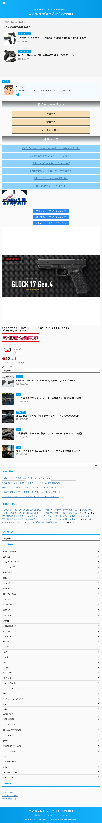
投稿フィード (8, 792)
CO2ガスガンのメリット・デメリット (51, 155)
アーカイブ (7, 367)
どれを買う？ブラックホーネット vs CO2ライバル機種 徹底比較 (48, 398)
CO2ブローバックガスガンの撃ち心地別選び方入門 (51, 148)
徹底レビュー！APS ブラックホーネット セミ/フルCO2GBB (47, 415)
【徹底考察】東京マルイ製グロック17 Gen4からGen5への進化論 (49, 433)
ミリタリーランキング (13, 362)
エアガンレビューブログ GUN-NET (51, 13)
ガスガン (50, 113)
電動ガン (50, 121)
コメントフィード (10, 795)
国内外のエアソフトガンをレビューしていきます (51, 815)
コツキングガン (50, 129)
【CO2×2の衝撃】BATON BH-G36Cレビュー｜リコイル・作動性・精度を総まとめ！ (40, 510)
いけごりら (87, 510)
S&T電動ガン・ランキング (51, 185)
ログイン (6, 789)
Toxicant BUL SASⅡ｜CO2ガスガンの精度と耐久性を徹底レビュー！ (53, 37)
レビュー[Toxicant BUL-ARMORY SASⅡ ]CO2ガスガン (46, 55)
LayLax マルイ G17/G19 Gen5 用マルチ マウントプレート (45, 380)
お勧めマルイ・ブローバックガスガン (51, 170)
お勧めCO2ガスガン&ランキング (51, 163)
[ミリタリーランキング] (9, 358)
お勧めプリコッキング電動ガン (51, 178)
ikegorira (82, 516)
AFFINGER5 (72, 819)
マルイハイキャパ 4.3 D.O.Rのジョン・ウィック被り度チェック (48, 451)
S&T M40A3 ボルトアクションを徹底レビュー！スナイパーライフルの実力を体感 (38, 516)
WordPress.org (9, 798)
